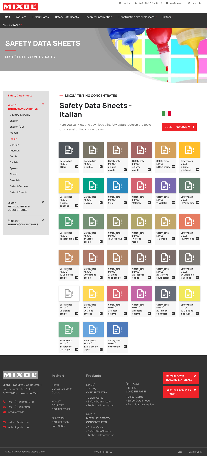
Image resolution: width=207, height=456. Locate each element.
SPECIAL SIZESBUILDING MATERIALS (179, 377)
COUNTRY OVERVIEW (177, 127)
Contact (127, 3)
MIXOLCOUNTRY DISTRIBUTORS (61, 405)
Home (55, 384)
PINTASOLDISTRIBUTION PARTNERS (60, 422)
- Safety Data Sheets (98, 401)
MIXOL (96, 388)
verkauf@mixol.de (18, 422)
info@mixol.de (177, 3)
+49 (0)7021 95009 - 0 (151, 3)
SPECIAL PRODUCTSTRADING (178, 392)
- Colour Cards (94, 397)
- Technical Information (100, 405)
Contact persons (61, 388)
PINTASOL (136, 387)
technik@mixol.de (18, 427)
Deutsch (196, 3)
